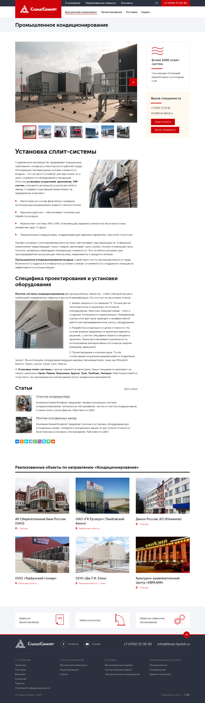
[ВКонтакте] (17, 441)
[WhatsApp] (35, 441)
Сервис (145, 12)
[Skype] (44, 441)
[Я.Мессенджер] (26, 441)
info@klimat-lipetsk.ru (162, 113)
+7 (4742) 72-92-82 (175, 2)
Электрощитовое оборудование (122, 674)
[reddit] (53, 441)
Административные (160, 674)
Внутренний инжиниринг (81, 12)
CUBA (187, 695)
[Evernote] (48, 441)
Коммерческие (158, 670)
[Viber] (39, 441)
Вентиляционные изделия (119, 665)
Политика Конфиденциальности (32, 688)
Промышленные (158, 665)
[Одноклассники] (22, 441)
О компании (72, 2)
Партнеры (20, 670)
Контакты (127, 2)
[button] (133, 82)
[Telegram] (31, 441)
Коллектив (20, 679)
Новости (20, 683)
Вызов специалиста (165, 130)
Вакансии (20, 674)
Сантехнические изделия (118, 670)
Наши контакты (163, 122)
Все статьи (130, 388)
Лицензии (20, 665)
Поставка (131, 12)
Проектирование (111, 12)
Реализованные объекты (101, 2)
